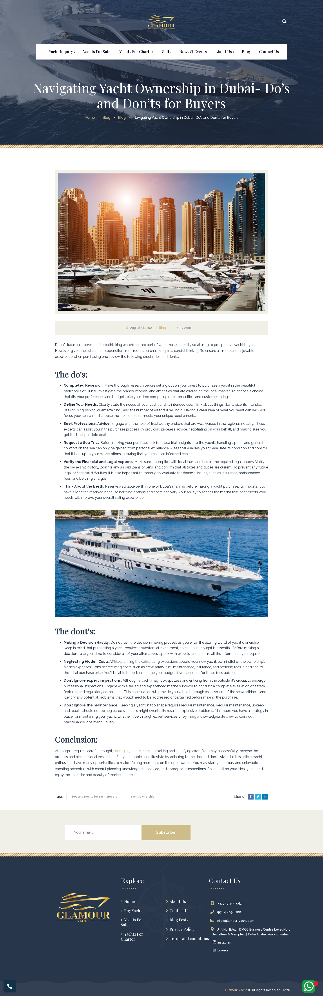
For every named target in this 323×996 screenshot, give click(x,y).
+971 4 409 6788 (229, 912)
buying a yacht (125, 751)
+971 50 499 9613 (230, 903)
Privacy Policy (182, 929)
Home (129, 901)
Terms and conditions (189, 938)
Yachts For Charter (132, 937)
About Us (178, 901)
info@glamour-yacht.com (235, 920)
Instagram (224, 942)
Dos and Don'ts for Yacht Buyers (94, 796)
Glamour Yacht (236, 990)
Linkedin (223, 950)
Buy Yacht (133, 910)
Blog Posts (179, 919)
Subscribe (166, 832)
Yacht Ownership (142, 796)
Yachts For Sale (132, 922)
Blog (162, 328)
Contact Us (179, 910)
